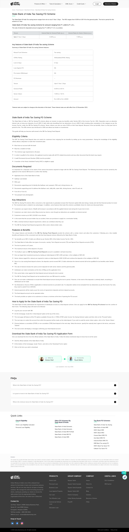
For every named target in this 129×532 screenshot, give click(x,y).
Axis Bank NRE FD (99, 438)
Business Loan (53, 487)
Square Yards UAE (73, 491)
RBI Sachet (108, 484)
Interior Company (73, 494)
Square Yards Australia (74, 487)
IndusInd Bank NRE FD (101, 440)
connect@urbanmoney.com (28, 514)
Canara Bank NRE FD (100, 435)
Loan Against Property (55, 491)
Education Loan (54, 507)
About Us (89, 484)
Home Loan (52, 480)
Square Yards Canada (74, 484)
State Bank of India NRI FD (63, 434)
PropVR (70, 502)
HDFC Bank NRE (99, 430)
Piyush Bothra (78, 360)
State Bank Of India (29, 10)
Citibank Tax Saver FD (100, 448)
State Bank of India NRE (62, 437)
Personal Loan (53, 484)
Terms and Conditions (103, 530)
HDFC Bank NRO (99, 432)
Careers (88, 494)
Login (97, 4)
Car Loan (52, 494)
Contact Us (89, 487)
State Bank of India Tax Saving (103, 425)
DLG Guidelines (109, 480)
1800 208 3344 (26, 512)
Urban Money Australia (74, 498)
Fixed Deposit (19, 10)
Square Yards (72, 480)
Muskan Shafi (49, 360)
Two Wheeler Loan (54, 498)
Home (13, 10)
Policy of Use (114, 530)
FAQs (87, 502)
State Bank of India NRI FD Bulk (64, 431)
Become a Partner (110, 4)
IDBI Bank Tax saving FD (101, 443)
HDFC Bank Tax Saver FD (101, 446)
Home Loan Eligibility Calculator (25, 425)
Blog (87, 491)
